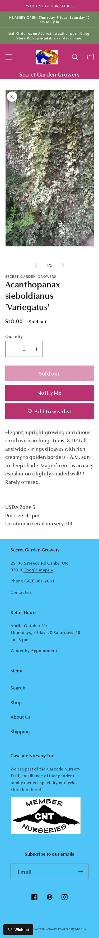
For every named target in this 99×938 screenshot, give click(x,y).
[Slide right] (63, 265)
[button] (8, 56)
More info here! (26, 789)
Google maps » (38, 569)
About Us (20, 716)
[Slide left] (36, 265)
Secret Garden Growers (41, 929)
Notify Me (49, 392)
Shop (16, 702)
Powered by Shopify (72, 929)
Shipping (20, 731)
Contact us (21, 592)
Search (18, 687)
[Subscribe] (80, 872)
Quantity (14, 336)
